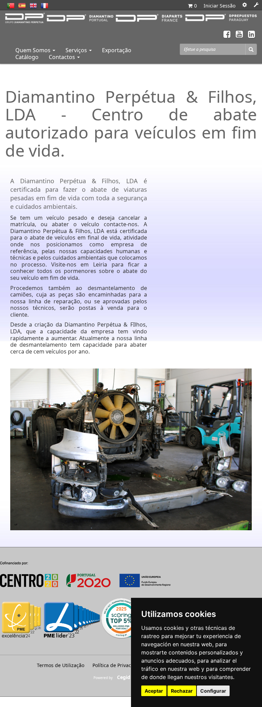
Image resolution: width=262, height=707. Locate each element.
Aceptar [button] (154, 691)
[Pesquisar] (251, 49)
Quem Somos (33, 50)
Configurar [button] (213, 691)
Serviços (77, 50)
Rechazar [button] (182, 691)
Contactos (62, 57)
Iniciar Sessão (219, 5)
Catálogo (27, 57)
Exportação (116, 50)
